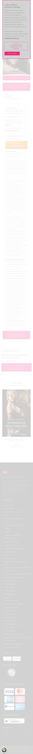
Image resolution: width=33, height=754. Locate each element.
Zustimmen (12, 53)
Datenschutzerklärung (11, 38)
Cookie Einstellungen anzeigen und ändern (16, 46)
